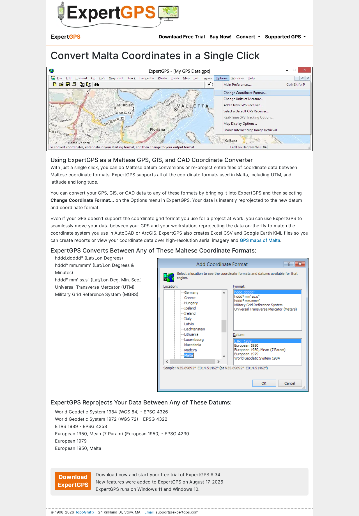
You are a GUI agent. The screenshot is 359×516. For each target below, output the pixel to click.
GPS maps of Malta (260, 240)
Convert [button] (246, 37)
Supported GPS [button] (283, 37)
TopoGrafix (84, 512)
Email (148, 512)
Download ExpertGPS (73, 480)
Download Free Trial (182, 37)
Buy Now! (221, 37)
